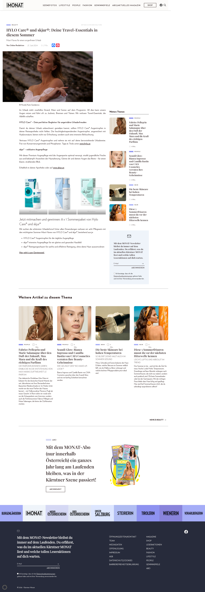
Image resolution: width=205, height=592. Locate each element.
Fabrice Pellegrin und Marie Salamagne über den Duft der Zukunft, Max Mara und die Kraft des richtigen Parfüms (139, 132)
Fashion (87, 5)
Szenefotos (50, 5)
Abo (148, 568)
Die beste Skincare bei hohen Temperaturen (138, 192)
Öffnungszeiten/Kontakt (122, 537)
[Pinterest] (58, 46)
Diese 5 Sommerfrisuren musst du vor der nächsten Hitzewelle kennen (138, 214)
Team (112, 541)
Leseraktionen (154, 545)
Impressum (114, 553)
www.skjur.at (58, 168)
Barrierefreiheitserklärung (124, 565)
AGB (111, 557)
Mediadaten (115, 545)
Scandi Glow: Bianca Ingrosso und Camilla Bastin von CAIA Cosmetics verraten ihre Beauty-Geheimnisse (139, 165)
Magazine (151, 537)
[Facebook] (53, 46)
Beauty (15, 25)
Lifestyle (64, 5)
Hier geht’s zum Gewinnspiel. (31, 253)
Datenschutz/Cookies (120, 561)
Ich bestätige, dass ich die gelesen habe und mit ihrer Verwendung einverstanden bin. (129, 276)
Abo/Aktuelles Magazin (126, 5)
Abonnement (56, 489)
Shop (150, 5)
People (76, 5)
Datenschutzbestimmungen (123, 276)
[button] (4, 587)
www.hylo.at (85, 144)
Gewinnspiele (102, 5)
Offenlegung (116, 549)
